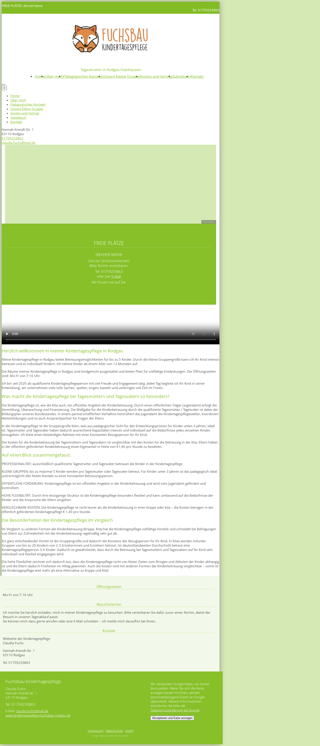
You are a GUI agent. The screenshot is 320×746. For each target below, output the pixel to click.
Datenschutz (114, 731)
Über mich (54, 76)
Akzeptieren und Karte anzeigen (172, 718)
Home (40, 76)
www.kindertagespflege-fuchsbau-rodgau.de (38, 715)
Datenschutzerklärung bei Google (174, 710)
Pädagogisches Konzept (83, 76)
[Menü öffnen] (3, 84)
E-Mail (116, 276)
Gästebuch (182, 76)
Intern (129, 731)
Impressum (95, 731)
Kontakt (197, 76)
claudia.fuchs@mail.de (18, 142)
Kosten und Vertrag (156, 76)
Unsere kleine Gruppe (121, 76)
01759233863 (12, 138)
